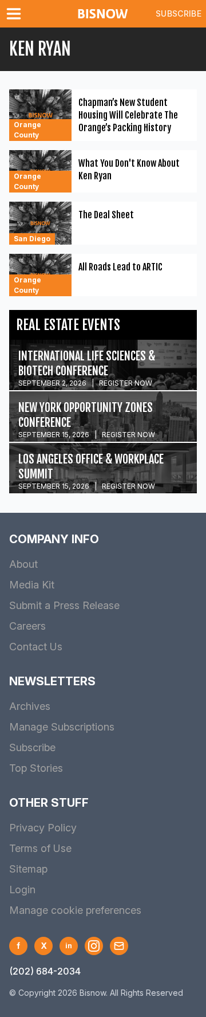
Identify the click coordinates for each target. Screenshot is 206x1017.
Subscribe (178, 13)
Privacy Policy (43, 828)
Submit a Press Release (64, 605)
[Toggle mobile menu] (16, 14)
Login (22, 890)
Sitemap (28, 869)
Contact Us (35, 647)
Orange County (27, 129)
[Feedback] (119, 946)
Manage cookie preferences (75, 910)
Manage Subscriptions (61, 727)
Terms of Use (40, 848)
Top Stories (36, 768)
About (23, 564)
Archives (29, 706)
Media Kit (31, 585)
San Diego (32, 238)
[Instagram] (94, 946)
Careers (27, 626)
